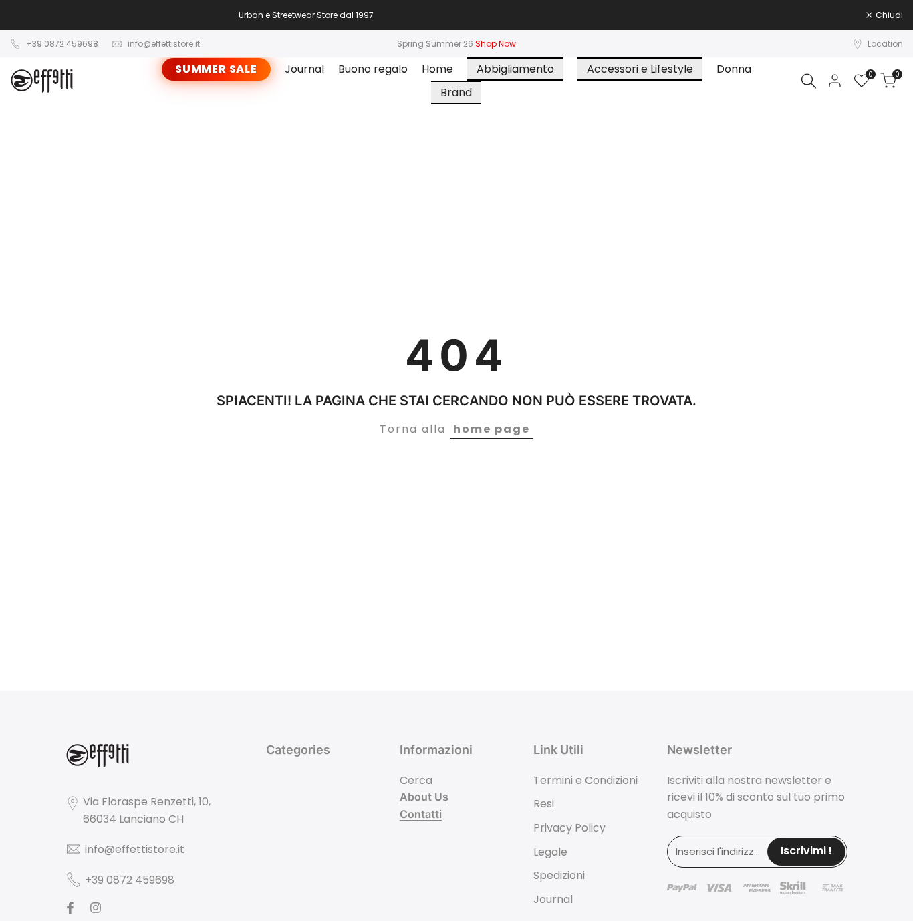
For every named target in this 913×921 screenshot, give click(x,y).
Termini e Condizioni (585, 780)
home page (491, 429)
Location (885, 43)
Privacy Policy (569, 828)
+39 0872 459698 (62, 43)
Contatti (421, 814)
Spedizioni (559, 875)
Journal (553, 899)
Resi (543, 803)
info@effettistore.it (164, 43)
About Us (424, 796)
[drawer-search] (808, 81)
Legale (550, 852)
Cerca (416, 780)
